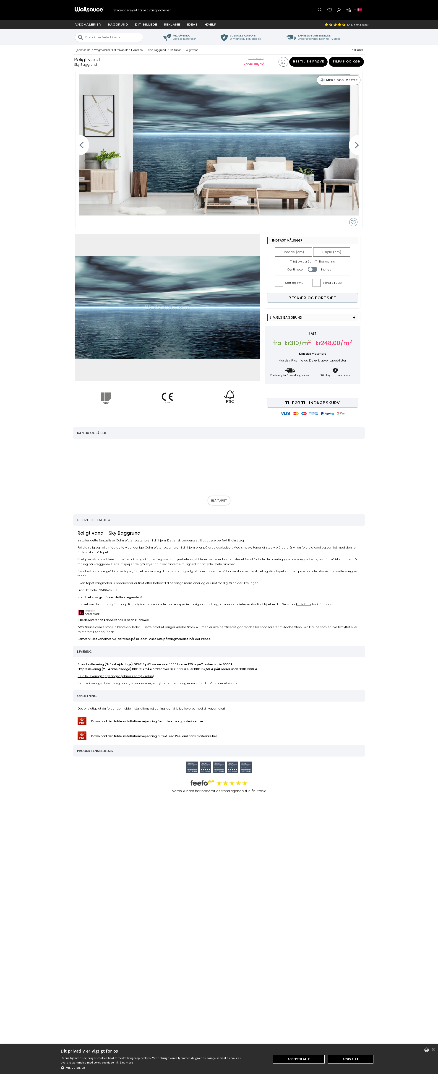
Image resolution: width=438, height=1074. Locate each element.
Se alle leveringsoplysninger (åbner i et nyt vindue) (116, 676)
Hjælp (210, 24)
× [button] (433, 1049)
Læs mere (126, 1062)
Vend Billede (332, 283)
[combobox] (426, 1050)
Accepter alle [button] (299, 1059)
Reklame (172, 24)
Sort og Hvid (294, 283)
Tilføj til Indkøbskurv (312, 403)
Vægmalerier (88, 24)
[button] (163, 1068)
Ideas (192, 24)
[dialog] (219, 1059)
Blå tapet (219, 500)
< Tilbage (357, 50)
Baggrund (118, 24)
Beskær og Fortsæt (312, 298)
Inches (326, 269)
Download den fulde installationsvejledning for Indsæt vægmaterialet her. (147, 721)
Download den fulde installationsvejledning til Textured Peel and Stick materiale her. (154, 736)
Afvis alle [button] (351, 1059)
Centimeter (295, 269)
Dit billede (146, 24)
